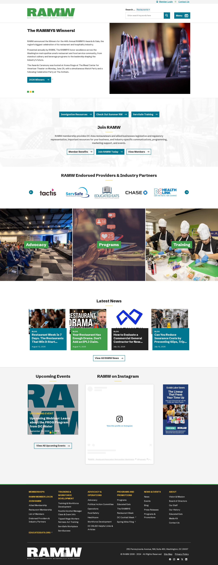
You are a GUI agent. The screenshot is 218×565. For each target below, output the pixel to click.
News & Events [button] (152, 492)
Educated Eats (124, 504)
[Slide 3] (55, 432)
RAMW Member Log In (41, 496)
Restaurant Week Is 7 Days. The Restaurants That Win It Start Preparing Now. (48, 338)
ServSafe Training (143, 114)
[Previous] (31, 192)
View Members (136, 151)
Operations (93, 508)
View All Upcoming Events (50, 445)
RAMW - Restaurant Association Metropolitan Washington (111, 459)
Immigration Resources (74, 114)
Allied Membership (38, 505)
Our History (174, 509)
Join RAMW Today (108, 151)
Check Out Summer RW (109, 114)
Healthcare (93, 517)
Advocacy (92, 500)
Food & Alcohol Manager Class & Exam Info (70, 513)
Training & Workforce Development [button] (66, 495)
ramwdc (143, 459)
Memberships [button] (37, 492)
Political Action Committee (101, 504)
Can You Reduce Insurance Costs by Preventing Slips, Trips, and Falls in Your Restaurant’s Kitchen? (170, 338)
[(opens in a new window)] (175, 409)
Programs (122, 500)
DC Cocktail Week (125, 517)
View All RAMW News (107, 358)
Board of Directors (178, 501)
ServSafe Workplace (68, 526)
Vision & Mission (177, 496)
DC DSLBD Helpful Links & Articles (100, 528)
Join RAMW (35, 501)
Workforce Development (100, 521)
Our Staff (173, 505)
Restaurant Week (125, 513)
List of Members (36, 514)
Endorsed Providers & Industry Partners (39, 520)
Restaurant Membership (40, 509)
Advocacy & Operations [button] (95, 493)
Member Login (166, 1)
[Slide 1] (30, 92)
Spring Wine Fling (125, 522)
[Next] (186, 192)
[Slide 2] (33, 92)
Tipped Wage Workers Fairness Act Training (68, 520)
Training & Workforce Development (68, 505)
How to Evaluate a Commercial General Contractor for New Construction (128, 338)
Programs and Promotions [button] (125, 493)
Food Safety (93, 513)
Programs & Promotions (149, 516)
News (146, 496)
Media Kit (173, 518)
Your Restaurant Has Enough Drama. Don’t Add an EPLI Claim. (87, 338)
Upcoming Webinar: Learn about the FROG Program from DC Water (50, 422)
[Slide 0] (28, 92)
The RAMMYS (123, 508)
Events (147, 501)
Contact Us (183, 1)
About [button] (172, 492)
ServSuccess (64, 530)
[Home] (51, 13)
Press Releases (151, 509)
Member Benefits (78, 151)
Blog (146, 505)
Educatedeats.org (39, 532)
